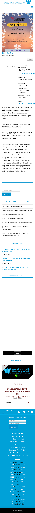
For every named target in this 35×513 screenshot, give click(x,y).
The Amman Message (17, 447)
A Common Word (17, 439)
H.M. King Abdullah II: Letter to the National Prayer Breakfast (16, 228)
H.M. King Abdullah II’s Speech (12, 206)
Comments (8, 402)
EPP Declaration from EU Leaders (13, 214)
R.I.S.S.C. (17, 444)
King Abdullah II (17, 436)
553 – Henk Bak (12, 332)
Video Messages (17, 360)
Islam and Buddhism (17, 442)
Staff (7, 297)
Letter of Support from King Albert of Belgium (17, 223)
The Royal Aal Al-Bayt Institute (17, 453)
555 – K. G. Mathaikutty (15, 287)
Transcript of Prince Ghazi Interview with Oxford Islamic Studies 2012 (15, 234)
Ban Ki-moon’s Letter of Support (13, 219)
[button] (32, 7)
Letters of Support (17, 276)
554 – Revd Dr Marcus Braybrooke (15, 310)
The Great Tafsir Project (17, 450)
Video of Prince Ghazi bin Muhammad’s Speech (17, 210)
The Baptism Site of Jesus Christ (18, 455)
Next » (17, 353)
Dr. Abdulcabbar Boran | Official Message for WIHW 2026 (17, 391)
